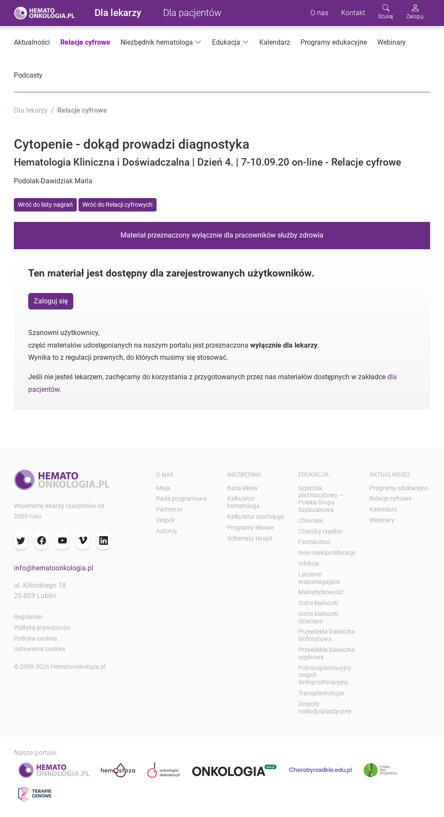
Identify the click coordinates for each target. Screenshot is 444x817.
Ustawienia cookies (39, 648)
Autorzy (166, 530)
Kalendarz (274, 42)
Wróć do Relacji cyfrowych (117, 204)
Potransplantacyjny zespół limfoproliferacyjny (324, 675)
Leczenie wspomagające (319, 578)
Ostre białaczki (318, 602)
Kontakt (353, 13)
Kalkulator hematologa (243, 502)
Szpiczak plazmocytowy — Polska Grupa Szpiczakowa (321, 499)
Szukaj (385, 16)
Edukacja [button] (226, 42)
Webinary (391, 42)
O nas (319, 13)
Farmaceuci (314, 541)
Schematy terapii (249, 538)
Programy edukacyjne (333, 42)
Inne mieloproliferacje (327, 552)
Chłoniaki (310, 520)
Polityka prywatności (42, 627)
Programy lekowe (250, 527)
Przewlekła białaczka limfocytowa (326, 635)
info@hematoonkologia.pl (53, 568)
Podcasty (28, 75)
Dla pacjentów (192, 12)
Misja (163, 488)
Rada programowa (181, 498)
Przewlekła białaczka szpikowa (326, 653)
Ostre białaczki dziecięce (318, 617)
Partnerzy (169, 509)
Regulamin (28, 616)
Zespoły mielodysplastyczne (324, 707)
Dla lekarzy (118, 12)
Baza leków (242, 488)
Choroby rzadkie (320, 531)
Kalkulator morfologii (255, 516)
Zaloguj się (51, 301)
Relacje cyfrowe (85, 42)
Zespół (165, 520)
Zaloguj (415, 16)
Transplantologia (321, 693)
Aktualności (32, 42)
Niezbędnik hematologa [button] (157, 42)
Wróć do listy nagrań (45, 204)
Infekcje (308, 563)
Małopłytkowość (320, 592)
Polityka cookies (35, 638)
